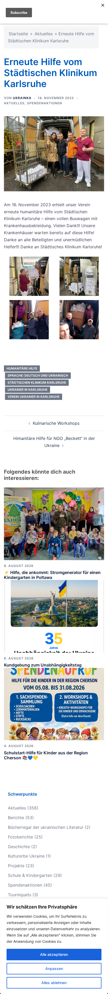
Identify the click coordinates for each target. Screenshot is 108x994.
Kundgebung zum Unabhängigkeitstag (43, 665)
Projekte (16, 865)
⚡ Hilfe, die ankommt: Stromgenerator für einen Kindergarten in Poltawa (52, 575)
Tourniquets (19, 894)
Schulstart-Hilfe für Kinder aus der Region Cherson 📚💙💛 (46, 755)
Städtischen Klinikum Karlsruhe (37, 382)
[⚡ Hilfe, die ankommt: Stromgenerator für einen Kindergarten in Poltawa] (54, 523)
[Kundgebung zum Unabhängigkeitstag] (54, 616)
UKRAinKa (22, 98)
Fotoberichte (20, 837)
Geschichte (19, 846)
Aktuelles (44, 33)
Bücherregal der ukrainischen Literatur (45, 827)
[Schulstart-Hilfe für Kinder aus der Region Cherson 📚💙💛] (54, 703)
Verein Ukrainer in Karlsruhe (34, 397)
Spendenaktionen (44, 103)
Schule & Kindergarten (30, 875)
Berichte (16, 817)
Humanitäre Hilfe (22, 368)
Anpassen (54, 968)
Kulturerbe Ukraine (26, 856)
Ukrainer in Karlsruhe (27, 390)
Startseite (18, 33)
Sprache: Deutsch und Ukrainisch (38, 375)
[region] (54, 946)
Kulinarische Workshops (56, 423)
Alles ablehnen (54, 982)
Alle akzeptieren (54, 954)
